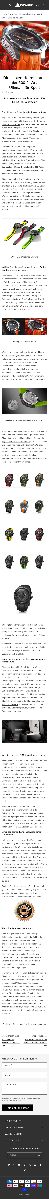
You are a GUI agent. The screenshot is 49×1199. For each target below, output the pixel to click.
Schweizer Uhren (19, 635)
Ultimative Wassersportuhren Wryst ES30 (23, 421)
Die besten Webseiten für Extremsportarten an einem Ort (35, 1042)
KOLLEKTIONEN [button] (13, 1121)
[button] (5, 5)
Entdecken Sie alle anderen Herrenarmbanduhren (24, 1024)
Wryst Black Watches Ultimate (24, 257)
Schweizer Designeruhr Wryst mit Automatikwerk (24, 813)
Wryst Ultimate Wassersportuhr (16, 441)
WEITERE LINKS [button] (13, 1134)
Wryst (27, 1194)
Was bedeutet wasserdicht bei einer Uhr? (11, 1042)
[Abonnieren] (39, 1155)
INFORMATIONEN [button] (14, 1127)
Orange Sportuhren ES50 (24, 341)
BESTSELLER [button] (12, 1140)
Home (4, 14)
